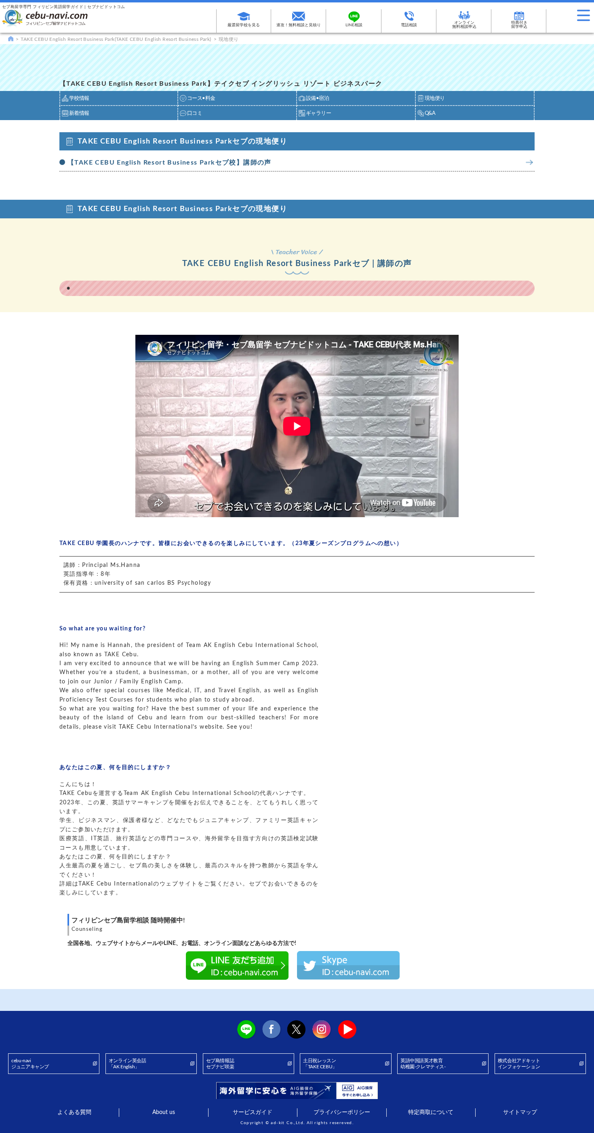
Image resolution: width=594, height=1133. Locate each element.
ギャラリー (318, 113)
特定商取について (430, 1112)
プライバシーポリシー (342, 1112)
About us (163, 1112)
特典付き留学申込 (519, 25)
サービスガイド (252, 1112)
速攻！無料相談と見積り (298, 25)
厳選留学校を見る (243, 25)
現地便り (435, 98)
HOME (10, 38)
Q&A (430, 113)
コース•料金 (201, 98)
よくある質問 (74, 1112)
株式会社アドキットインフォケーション (519, 1064)
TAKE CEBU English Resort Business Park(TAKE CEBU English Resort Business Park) (116, 39)
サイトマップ (520, 1112)
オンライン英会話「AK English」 (127, 1064)
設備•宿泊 (317, 98)
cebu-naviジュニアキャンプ (30, 1064)
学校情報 (79, 98)
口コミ (194, 113)
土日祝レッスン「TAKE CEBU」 (320, 1064)
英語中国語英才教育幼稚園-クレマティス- (423, 1064)
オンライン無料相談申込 (464, 25)
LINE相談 (353, 25)
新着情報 (79, 113)
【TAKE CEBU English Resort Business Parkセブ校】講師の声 (169, 162)
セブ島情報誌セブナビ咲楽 (220, 1064)
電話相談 (409, 25)
